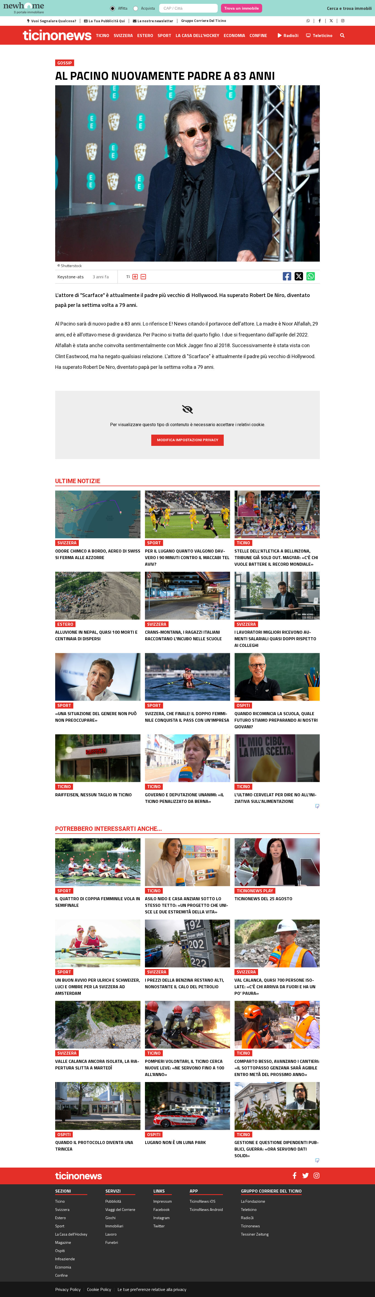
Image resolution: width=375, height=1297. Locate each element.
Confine (258, 35)
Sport (164, 35)
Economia (234, 35)
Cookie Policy (99, 1289)
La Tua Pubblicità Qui (107, 21)
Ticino (102, 35)
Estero (145, 35)
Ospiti (60, 1250)
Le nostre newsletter (155, 21)
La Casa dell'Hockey (197, 35)
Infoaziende (65, 1259)
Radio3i (291, 35)
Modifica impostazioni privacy (187, 440)
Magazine (63, 1242)
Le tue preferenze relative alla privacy (151, 1289)
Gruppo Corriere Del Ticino (203, 20)
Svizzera (123, 35)
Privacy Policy (68, 1289)
